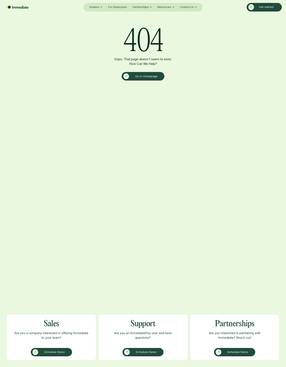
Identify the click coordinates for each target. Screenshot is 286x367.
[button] (95, 7)
